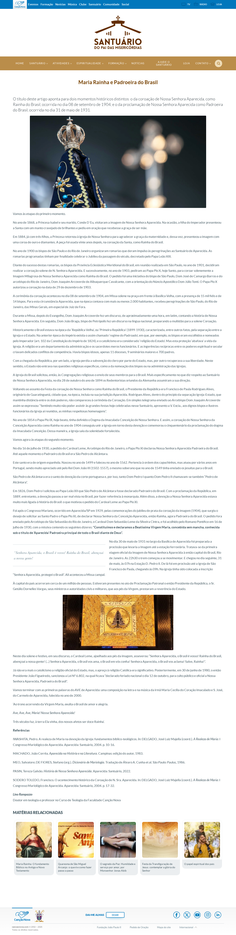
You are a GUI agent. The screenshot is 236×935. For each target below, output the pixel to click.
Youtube (197, 915)
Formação (116, 63)
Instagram (208, 915)
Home (20, 63)
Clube (82, 4)
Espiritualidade (89, 63)
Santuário (37, 63)
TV (188, 4)
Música (72, 4)
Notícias (137, 63)
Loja (186, 63)
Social (125, 4)
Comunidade (111, 4)
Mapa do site (164, 927)
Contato (201, 63)
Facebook (177, 915)
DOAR (115, 915)
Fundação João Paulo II (109, 927)
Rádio (203, 4)
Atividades (61, 63)
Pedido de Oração (139, 927)
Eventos (33, 4)
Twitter (187, 915)
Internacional (186, 927)
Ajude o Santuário (164, 63)
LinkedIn (218, 915)
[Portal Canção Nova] (20, 4)
